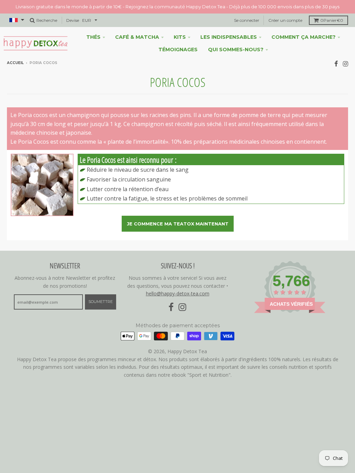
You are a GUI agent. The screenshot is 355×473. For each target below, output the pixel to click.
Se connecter (246, 20)
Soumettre (100, 301)
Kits (180, 37)
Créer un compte (285, 20)
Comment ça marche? (303, 37)
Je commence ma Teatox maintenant (177, 223)
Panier (331, 20)
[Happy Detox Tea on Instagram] (345, 64)
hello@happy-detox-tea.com (177, 293)
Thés (93, 37)
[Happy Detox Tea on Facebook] (336, 64)
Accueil (15, 63)
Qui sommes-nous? (235, 49)
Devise (72, 20)
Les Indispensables (228, 37)
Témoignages (178, 49)
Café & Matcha (137, 37)
